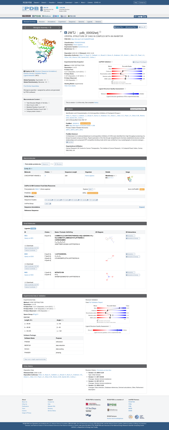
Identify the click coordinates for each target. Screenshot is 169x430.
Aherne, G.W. (76, 57)
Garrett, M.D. (85, 57)
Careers (90, 2)
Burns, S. (110, 55)
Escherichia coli (83, 47)
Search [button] (43, 2)
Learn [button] (77, 2)
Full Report (143, 62)
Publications (25, 406)
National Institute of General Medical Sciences (46, 425)
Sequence (72, 22)
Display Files (119, 27)
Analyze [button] (60, 2)
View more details (70, 86)
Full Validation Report (96, 302)
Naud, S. (88, 55)
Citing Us (24, 404)
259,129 (46, 8)
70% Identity (66, 200)
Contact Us (51, 402)
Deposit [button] (36, 2)
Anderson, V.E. (118, 55)
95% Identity (84, 200)
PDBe (130, 404)
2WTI (77, 130)
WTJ (25, 236)
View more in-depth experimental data (35, 359)
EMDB (130, 411)
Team (23, 408)
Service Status (52, 411)
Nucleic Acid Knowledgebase (115, 418)
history (96, 102)
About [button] (83, 2)
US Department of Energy (86, 423)
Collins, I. (93, 57)
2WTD (73, 130)
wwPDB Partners (134, 400)
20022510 (76, 123)
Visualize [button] (52, 2)
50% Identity (57, 200)
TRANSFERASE (79, 42)
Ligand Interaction (29, 75)
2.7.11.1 (110, 178)
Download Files (131, 27)
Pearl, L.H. (141, 55)
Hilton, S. (82, 55)
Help (135, 2)
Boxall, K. (104, 55)
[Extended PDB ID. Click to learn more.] (100, 31)
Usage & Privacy (26, 413)
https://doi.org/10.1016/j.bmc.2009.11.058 (82, 125)
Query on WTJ (28, 238)
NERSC (74, 427)
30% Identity (48, 200)
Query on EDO (29, 256)
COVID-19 (97, 2)
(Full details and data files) (104, 370)
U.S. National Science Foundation (58, 423)
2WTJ (81, 130)
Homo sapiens (77, 45)
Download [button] (68, 2)
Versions (98, 22)
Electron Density (29, 73)
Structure (42, 22)
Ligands (89, 22)
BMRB (130, 408)
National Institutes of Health (70, 425)
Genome (81, 22)
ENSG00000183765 (93, 193)
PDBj (130, 406)
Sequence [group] (45, 164)
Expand (142, 207)
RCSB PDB (27, 2)
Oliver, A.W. (68, 57)
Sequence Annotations (49, 71)
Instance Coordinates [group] (30, 250)
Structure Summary (30, 22)
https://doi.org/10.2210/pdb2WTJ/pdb (82, 39)
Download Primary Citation (137, 109)
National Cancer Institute (116, 423)
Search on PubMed (85, 123)
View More (70, 142)
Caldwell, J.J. (96, 55)
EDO (26, 254)
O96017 (37, 189)
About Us (24, 402)
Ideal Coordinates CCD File (31, 248)
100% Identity (92, 200)
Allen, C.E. (134, 55)
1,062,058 (62, 8)
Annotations (51, 22)
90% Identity (75, 200)
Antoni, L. (127, 55)
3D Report (136, 62)
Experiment (62, 22)
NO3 (25, 272)
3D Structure (58, 164)
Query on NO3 (28, 275)
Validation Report (40, 73)
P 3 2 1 (35, 314)
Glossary (50, 408)
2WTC (68, 130)
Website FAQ (51, 406)
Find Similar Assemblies (31, 86)
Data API (143, 27)
